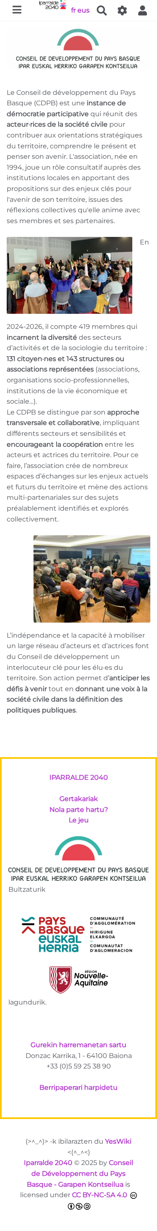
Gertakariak (78, 799)
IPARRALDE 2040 (78, 777)
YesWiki (118, 1141)
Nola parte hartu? (78, 810)
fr (73, 10)
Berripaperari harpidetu (78, 1087)
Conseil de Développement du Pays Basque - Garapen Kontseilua (80, 1173)
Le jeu (79, 820)
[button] (142, 10)
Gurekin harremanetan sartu (78, 1045)
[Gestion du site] (122, 10)
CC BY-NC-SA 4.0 (99, 1195)
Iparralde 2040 (48, 1163)
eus (83, 10)
